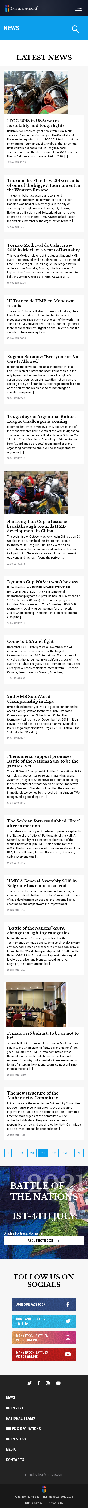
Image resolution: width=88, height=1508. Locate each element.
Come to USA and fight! (31, 641)
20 (32, 1153)
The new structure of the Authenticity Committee (32, 1095)
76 (79, 1153)
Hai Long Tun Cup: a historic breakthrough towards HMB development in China (37, 526)
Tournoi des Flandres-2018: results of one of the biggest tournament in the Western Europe (43, 185)
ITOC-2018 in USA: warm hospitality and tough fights (35, 123)
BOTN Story (16, 1439)
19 (21, 1153)
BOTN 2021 (14, 1408)
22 (54, 1153)
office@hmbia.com (49, 1474)
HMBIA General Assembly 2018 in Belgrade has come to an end (42, 883)
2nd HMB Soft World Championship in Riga (30, 699)
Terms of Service (33, 1502)
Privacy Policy (55, 1502)
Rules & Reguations (23, 1428)
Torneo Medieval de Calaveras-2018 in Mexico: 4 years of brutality (43, 247)
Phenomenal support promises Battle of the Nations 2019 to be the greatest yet (42, 761)
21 (43, 1153)
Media (11, 1449)
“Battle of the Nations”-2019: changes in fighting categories (38, 930)
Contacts (15, 1459)
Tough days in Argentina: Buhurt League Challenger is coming (41, 419)
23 (65, 1153)
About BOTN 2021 (44, 1240)
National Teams (20, 1418)
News (10, 1397)
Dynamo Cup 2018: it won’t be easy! (43, 582)
